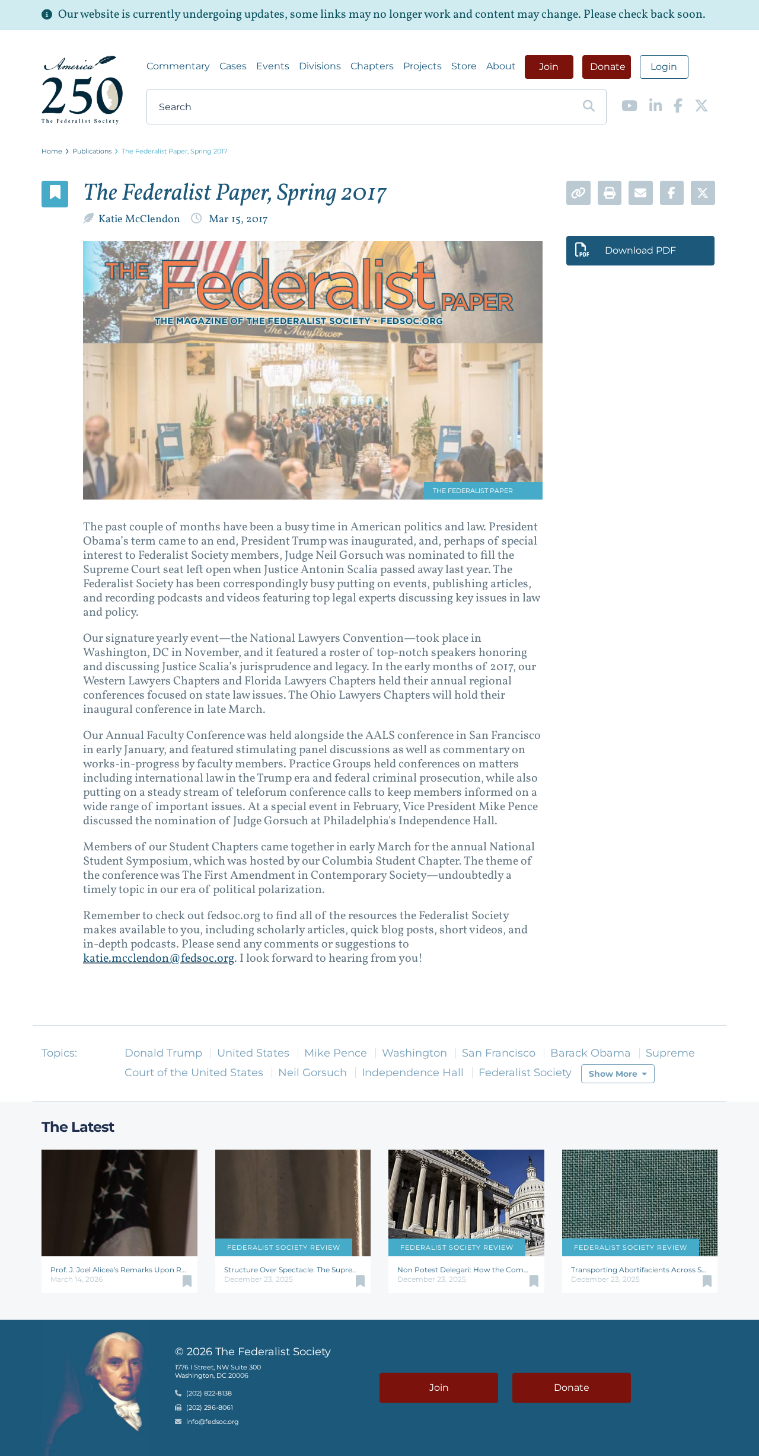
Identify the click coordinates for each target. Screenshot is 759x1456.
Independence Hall (413, 1072)
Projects (422, 66)
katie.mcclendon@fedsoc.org (158, 959)
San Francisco (498, 1053)
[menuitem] (178, 66)
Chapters (372, 66)
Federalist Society (525, 1072)
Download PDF (640, 250)
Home (52, 151)
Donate (608, 66)
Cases (233, 66)
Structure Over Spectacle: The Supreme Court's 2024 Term (293, 1269)
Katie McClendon (140, 219)
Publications (91, 151)
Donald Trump (163, 1053)
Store (464, 66)
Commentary (178, 66)
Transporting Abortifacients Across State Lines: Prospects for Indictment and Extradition (640, 1269)
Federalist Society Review (283, 1247)
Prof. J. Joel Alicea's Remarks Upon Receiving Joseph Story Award (119, 1269)
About (501, 66)
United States (253, 1053)
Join (549, 66)
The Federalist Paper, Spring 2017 (174, 151)
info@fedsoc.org (212, 1422)
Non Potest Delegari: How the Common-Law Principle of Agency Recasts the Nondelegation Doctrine (466, 1269)
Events (272, 66)
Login (663, 66)
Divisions (320, 66)
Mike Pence (335, 1053)
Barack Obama (590, 1053)
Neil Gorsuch (312, 1072)
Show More (613, 1073)
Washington (414, 1053)
